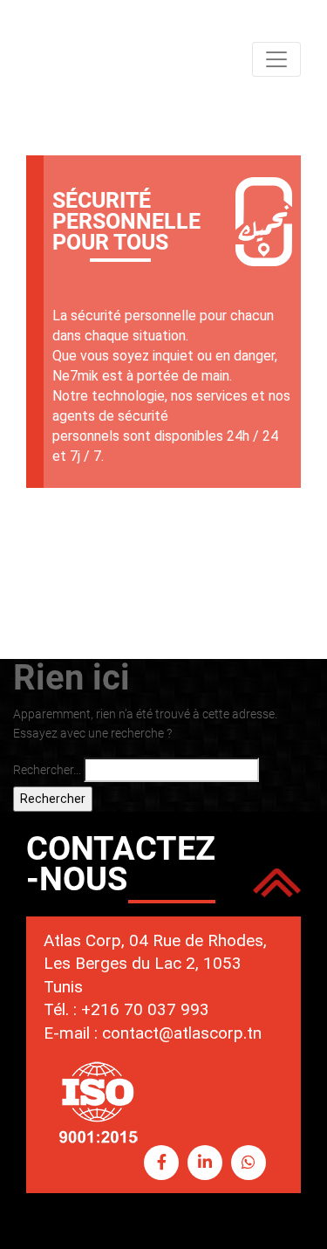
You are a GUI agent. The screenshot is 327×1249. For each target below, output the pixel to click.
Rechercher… (47, 770)
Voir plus (246, 515)
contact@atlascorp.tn (182, 1033)
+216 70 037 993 (145, 1009)
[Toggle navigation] (276, 59)
